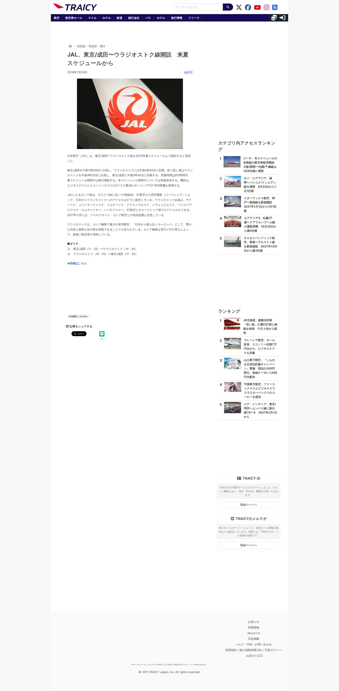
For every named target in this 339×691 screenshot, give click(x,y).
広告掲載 (253, 638)
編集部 (188, 72)
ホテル (106, 18)
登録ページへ (248, 504)
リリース (194, 18)
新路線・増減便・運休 (91, 46)
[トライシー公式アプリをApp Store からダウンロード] (73, 640)
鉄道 (119, 18)
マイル (92, 18)
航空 (57, 18)
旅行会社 (133, 18)
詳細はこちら (78, 263)
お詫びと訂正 (254, 655)
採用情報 (253, 627)
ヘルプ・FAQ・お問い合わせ (253, 644)
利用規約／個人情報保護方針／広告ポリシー (253, 650)
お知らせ (253, 622)
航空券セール (73, 18)
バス (148, 18)
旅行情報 (176, 18)
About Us (253, 633)
